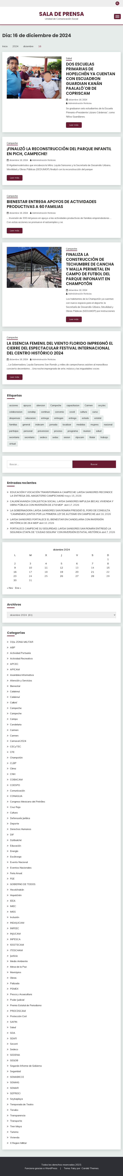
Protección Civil (18, 1016)
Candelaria (15, 724)
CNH (12, 773)
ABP (12, 647)
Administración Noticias (80, 103)
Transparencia (17, 1115)
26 (61, 576)
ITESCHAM (16, 950)
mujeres (95, 424)
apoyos (27, 405)
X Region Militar (18, 1142)
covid (72, 412)
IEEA (12, 900)
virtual (12, 443)
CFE (12, 751)
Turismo (14, 1131)
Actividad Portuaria (20, 652)
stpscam (79, 437)
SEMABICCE (17, 1076)
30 (15, 580)
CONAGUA (16, 795)
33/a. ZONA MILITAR (21, 641)
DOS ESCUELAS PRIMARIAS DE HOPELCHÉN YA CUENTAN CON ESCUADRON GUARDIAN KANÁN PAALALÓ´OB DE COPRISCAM (90, 78)
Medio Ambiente (19, 961)
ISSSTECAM (17, 944)
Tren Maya (16, 1126)
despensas (14, 418)
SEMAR (14, 1087)
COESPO (15, 785)
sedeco (43, 437)
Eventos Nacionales (21, 867)
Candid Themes (90, 1168)
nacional (108, 424)
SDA (12, 1032)
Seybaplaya (16, 1098)
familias (13, 424)
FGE (12, 878)
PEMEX (14, 988)
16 (15, 571)
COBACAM (16, 779)
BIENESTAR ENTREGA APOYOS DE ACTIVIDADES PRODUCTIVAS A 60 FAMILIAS (51, 204)
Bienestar (15, 686)
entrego (72, 418)
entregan (58, 418)
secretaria (14, 437)
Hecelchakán (17, 889)
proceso (58, 431)
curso (95, 412)
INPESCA (15, 939)
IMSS (13, 911)
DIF (12, 834)
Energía (14, 851)
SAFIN (13, 1021)
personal (28, 431)
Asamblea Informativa (22, 674)
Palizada (14, 983)
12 (61, 567)
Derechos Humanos (20, 829)
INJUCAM (15, 933)
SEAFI (13, 1038)
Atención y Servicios (21, 680)
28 (92, 576)
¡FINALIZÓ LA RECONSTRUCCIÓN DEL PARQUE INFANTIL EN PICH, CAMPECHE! (59, 151)
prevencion (43, 431)
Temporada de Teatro (21, 1104)
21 (92, 571)
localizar (67, 424)
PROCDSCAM (18, 1010)
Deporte (14, 823)
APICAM (15, 669)
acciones (13, 405)
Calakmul (15, 691)
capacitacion (73, 405)
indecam (39, 424)
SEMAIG (14, 1082)
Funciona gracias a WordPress (41, 1168)
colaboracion (15, 412)
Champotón (16, 757)
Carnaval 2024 (18, 740)
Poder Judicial (17, 999)
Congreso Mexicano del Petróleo (27, 801)
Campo (14, 718)
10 (30, 567)
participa (13, 431)
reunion (87, 431)
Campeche (12, 143)
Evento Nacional (19, 862)
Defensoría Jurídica (20, 818)
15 (108, 567)
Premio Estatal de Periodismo (26, 1005)
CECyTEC (15, 746)
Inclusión (14, 917)
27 (76, 576)
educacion (31, 418)
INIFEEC (14, 928)
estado (85, 418)
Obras (13, 977)
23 (15, 576)
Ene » (18, 587)
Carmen (89, 405)
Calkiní (13, 702)
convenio (59, 412)
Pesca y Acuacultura (21, 994)
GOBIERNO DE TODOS (22, 884)
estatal (97, 418)
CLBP (13, 763)
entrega (45, 418)
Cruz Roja (15, 807)
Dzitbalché (16, 840)
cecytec (102, 405)
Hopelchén (16, 895)
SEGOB (14, 1060)
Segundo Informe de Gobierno (26, 1065)
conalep (32, 412)
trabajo (104, 437)
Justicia (14, 955)
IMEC (13, 906)
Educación (15, 845)
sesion (67, 437)
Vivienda (14, 1137)
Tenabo (14, 1109)
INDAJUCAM (17, 922)
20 (76, 571)
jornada (53, 424)
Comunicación (17, 790)
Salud (69, 58)
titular (92, 437)
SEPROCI (15, 1093)
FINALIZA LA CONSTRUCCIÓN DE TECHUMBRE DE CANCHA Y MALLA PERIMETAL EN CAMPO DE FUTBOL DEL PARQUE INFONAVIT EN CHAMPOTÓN (90, 269)
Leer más (73, 125)
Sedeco (14, 1049)
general (26, 424)
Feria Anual (16, 873)
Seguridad (15, 1071)
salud (98, 431)
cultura (83, 412)
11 (46, 567)
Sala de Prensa (61, 14)
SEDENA (15, 1054)
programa (73, 431)
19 (61, 571)
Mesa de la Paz (18, 966)
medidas (80, 424)
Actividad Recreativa (21, 658)
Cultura (14, 812)
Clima (13, 768)
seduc (55, 437)
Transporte (16, 1120)
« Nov (10, 587)
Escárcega (15, 856)
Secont (14, 1043)
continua (45, 412)
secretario (29, 437)
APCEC (14, 663)
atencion (40, 405)
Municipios (15, 972)
